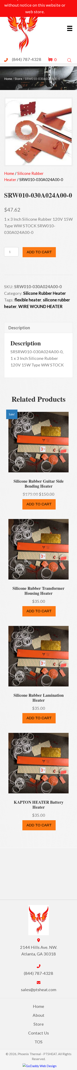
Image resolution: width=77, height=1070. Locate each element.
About (38, 1015)
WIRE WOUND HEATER (40, 306)
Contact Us (38, 1032)
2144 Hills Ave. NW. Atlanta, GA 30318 (38, 950)
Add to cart (39, 252)
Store (18, 79)
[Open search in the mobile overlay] (69, 59)
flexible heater (27, 299)
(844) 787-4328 (26, 59)
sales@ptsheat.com (38, 989)
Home (8, 79)
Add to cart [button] (39, 504)
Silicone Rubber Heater (44, 293)
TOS (38, 1041)
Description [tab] (19, 327)
